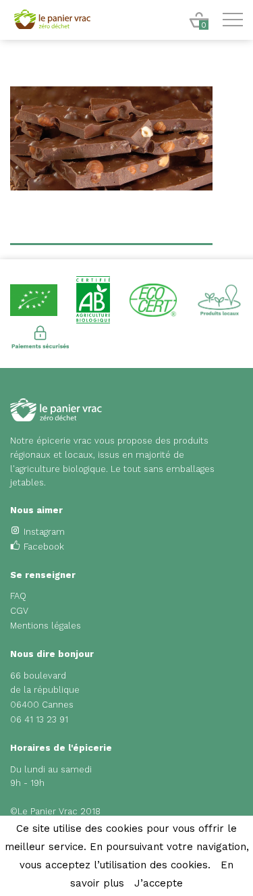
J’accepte (158, 883)
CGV (19, 611)
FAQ (18, 596)
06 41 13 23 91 (39, 719)
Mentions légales (45, 626)
